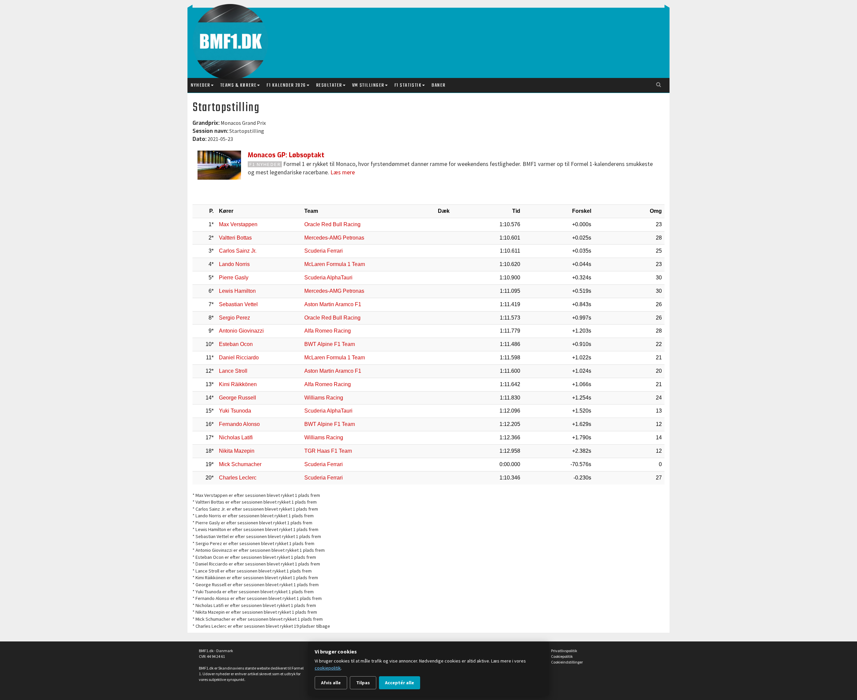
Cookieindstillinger (567, 662)
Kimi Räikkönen (238, 384)
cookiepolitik (328, 668)
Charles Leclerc (237, 477)
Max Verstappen (238, 224)
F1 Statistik (407, 85)
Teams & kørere (238, 85)
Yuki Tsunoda (235, 411)
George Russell (237, 398)
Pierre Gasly (233, 277)
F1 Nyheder (265, 164)
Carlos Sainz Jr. (237, 251)
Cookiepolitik (562, 656)
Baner (439, 85)
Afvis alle (331, 683)
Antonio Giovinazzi (241, 331)
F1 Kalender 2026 (286, 85)
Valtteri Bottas (235, 238)
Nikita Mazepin (236, 451)
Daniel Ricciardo (239, 357)
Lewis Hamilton (237, 291)
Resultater (329, 85)
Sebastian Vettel (238, 304)
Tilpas (363, 683)
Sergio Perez (234, 318)
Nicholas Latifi (236, 437)
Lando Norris (234, 264)
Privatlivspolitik (564, 650)
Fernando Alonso (239, 424)
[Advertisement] (430, 36)
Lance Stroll (233, 371)
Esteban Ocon (236, 344)
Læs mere (342, 172)
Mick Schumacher (240, 464)
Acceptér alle (399, 683)
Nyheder (200, 85)
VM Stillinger (368, 85)
